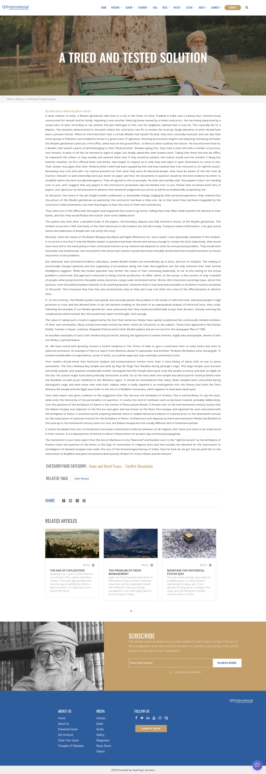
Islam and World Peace (105, 465)
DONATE (232, 7)
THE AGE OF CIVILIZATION (67, 570)
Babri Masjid (81, 478)
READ (164, 7)
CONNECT (215, 7)
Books (100, 729)
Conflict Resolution (139, 465)
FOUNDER (142, 7)
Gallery (100, 734)
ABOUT (202, 7)
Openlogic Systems (143, 770)
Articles (20, 99)
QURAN (128, 7)
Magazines (103, 740)
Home (10, 99)
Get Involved (66, 734)
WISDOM (115, 7)
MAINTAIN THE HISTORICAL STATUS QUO (185, 572)
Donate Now (151, 728)
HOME (103, 7)
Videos (101, 751)
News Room (104, 745)
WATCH (176, 7)
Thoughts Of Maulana (71, 745)
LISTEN (189, 7)
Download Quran (68, 729)
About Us (64, 723)
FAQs (155, 7)
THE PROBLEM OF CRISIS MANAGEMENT (125, 572)
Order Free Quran (69, 740)
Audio (100, 723)
